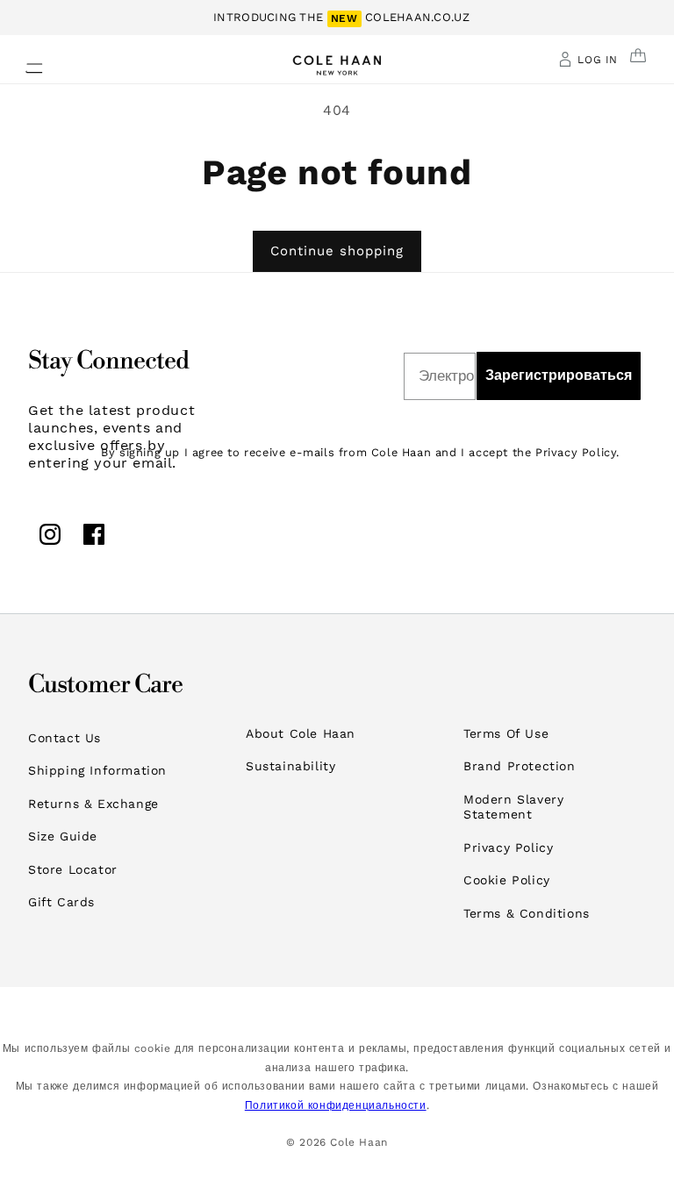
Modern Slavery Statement (513, 807)
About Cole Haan (300, 733)
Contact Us (64, 738)
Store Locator (73, 869)
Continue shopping (337, 251)
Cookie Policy (506, 880)
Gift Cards (61, 902)
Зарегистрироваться (558, 375)
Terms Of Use (506, 733)
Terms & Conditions (526, 913)
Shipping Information (97, 770)
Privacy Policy (508, 847)
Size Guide (62, 836)
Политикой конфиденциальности (336, 1105)
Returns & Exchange (93, 804)
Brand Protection (519, 766)
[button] (24, 63)
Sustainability (290, 766)
